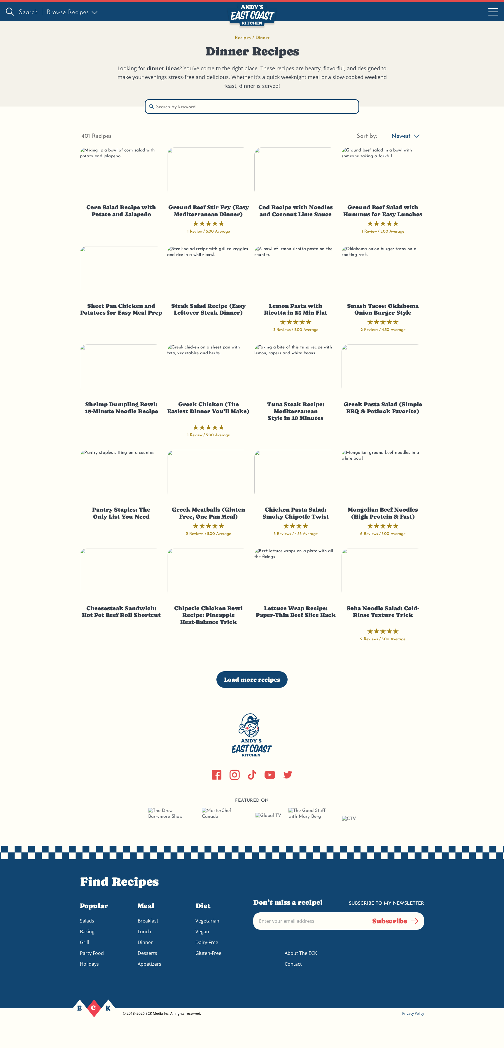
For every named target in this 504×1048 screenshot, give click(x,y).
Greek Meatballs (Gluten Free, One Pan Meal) (208, 513)
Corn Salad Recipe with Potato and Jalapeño (121, 211)
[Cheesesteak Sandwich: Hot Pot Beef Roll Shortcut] (121, 573)
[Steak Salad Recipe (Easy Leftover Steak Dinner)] (208, 271)
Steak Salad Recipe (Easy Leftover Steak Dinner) (208, 309)
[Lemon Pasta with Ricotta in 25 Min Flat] (295, 271)
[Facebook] (216, 775)
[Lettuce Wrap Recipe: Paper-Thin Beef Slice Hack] (295, 573)
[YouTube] (270, 775)
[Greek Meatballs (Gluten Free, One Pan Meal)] (208, 474)
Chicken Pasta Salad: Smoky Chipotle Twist (295, 513)
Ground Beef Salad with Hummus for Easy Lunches (382, 211)
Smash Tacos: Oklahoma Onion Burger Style (383, 309)
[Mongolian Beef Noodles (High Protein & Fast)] (383, 474)
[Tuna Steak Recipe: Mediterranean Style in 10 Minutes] (295, 369)
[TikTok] (252, 775)
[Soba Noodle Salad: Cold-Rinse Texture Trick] (383, 573)
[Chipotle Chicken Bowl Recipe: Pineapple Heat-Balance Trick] (208, 573)
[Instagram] (235, 775)
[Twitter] (288, 775)
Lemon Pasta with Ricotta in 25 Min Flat (295, 309)
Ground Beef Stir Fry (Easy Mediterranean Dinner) (208, 211)
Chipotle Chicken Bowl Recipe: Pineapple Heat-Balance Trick (208, 615)
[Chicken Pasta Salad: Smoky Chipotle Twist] (295, 474)
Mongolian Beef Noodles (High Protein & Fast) (383, 513)
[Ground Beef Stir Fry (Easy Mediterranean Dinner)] (208, 172)
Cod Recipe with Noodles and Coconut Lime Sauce (295, 211)
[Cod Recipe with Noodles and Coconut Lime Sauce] (295, 172)
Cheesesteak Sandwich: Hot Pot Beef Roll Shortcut (121, 612)
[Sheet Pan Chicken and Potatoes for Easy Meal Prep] (121, 271)
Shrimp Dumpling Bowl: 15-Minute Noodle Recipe (121, 408)
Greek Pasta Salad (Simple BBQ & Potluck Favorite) (383, 408)
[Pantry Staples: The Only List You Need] (121, 474)
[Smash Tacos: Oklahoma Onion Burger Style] (383, 271)
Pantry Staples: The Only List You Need (121, 513)
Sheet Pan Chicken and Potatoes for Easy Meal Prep (121, 309)
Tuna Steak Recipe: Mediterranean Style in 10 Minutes (295, 411)
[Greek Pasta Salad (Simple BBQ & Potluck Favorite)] (383, 369)
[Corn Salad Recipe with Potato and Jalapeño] (121, 172)
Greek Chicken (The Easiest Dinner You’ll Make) (208, 408)
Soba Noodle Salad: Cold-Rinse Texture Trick (382, 612)
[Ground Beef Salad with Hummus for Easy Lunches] (383, 172)
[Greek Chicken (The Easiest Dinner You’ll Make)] (208, 369)
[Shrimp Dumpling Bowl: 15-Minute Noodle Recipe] (121, 369)
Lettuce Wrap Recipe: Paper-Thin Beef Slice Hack (296, 612)
